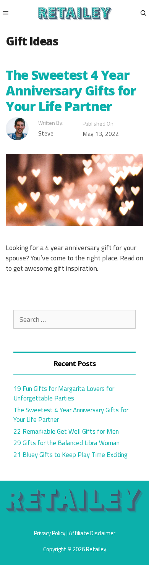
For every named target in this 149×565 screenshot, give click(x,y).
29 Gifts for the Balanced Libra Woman (66, 443)
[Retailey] (74, 13)
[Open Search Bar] (143, 13)
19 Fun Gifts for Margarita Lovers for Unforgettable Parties (63, 394)
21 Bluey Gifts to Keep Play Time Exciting (70, 455)
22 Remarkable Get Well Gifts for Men (66, 431)
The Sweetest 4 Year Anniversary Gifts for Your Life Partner (71, 90)
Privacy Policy (49, 533)
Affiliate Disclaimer (92, 533)
